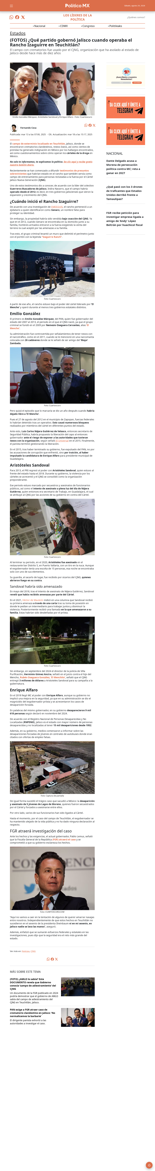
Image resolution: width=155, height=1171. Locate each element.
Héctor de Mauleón (32, 600)
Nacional (39, 26)
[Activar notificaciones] (149, 1165)
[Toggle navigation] (11, 5)
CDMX (64, 26)
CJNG (33, 951)
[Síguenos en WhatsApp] (11, 17)
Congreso (88, 26)
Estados (18, 33)
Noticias (26, 951)
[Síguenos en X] (23, 17)
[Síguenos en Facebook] (17, 17)
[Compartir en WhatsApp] (86, 125)
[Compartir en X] (94, 125)
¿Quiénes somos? (136, 17)
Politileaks (115, 26)
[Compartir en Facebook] (90, 125)
